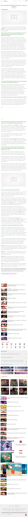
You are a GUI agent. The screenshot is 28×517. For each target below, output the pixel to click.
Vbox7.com (20, 508)
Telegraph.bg (9, 509)
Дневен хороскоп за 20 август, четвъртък (6, 364)
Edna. (6, 1)
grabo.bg (9, 297)
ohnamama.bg (13, 288)
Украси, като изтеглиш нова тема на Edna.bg (14, 462)
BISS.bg (24, 509)
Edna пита (4, 376)
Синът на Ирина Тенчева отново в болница (6, 357)
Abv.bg (3, 508)
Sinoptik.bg (24, 508)
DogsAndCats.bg (5, 509)
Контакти (22, 510)
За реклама (12, 510)
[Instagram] (18, 506)
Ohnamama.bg (6, 508)
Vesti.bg (10, 508)
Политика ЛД (8, 510)
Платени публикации (14, 3)
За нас (5, 510)
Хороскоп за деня (5, 342)
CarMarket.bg (20, 509)
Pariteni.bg (16, 509)
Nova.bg (13, 508)
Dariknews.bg (16, 508)
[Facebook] (16, 506)
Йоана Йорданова (5, 440)
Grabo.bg (13, 509)
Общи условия (9, 514)
